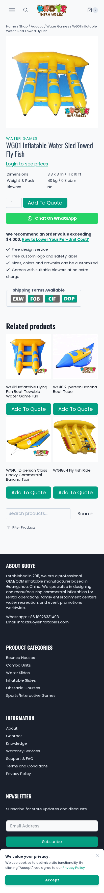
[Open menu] (12, 10)
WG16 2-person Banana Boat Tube (75, 389)
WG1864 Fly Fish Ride (72, 470)
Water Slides (18, 672)
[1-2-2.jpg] (52, 82)
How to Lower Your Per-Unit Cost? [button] (55, 239)
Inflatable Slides (21, 680)
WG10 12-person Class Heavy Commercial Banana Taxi (26, 475)
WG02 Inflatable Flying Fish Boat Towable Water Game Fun (26, 391)
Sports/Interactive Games (31, 695)
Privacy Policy (18, 773)
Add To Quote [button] (28, 409)
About (12, 728)
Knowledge (16, 743)
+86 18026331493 (43, 616)
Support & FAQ (19, 758)
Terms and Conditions (27, 766)
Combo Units (18, 665)
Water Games (22, 138)
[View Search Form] (25, 10)
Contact (14, 735)
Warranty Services (23, 751)
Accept (52, 880)
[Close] (97, 855)
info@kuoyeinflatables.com (43, 622)
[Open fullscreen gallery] (93, 123)
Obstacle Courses (23, 687)
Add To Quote (45, 202)
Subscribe (52, 842)
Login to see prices (27, 164)
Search (85, 513)
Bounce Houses (20, 657)
